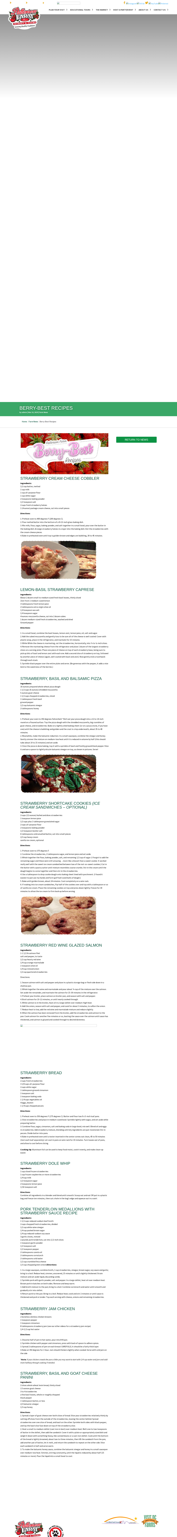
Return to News (136, 439)
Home (24, 422)
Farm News (43, 412)
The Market (102, 10)
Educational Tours (80, 10)
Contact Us (160, 10)
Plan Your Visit (57, 10)
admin (24, 412)
